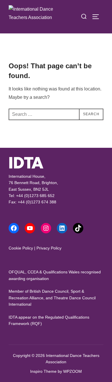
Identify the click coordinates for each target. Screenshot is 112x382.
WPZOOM (72, 371)
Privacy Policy (48, 248)
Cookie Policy (21, 248)
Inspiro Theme (43, 371)
